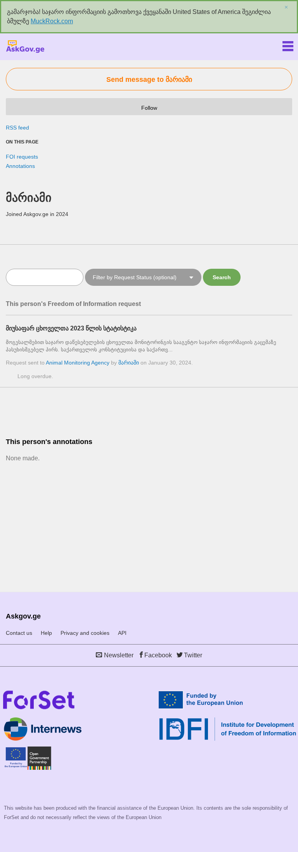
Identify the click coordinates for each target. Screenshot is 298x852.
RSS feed (17, 127)
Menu (287, 44)
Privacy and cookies (85, 633)
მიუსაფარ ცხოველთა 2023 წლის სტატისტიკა (71, 328)
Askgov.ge (25, 46)
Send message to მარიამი (149, 79)
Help (46, 633)
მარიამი (128, 362)
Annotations (20, 166)
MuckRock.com (52, 21)
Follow (149, 108)
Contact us (19, 633)
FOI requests (22, 157)
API (122, 633)
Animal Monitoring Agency (77, 362)
